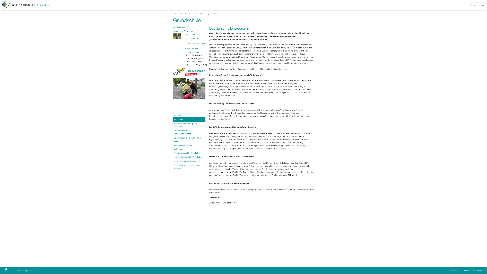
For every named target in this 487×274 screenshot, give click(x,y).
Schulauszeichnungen (183, 145)
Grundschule (215, 14)
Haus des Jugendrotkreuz (26, 270)
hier (219, 192)
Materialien (178, 149)
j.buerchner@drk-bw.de (195, 43)
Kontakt (455, 270)
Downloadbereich (44, 5)
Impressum (477, 270)
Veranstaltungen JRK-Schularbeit (188, 157)
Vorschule (178, 115)
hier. (236, 202)
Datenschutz (466, 270)
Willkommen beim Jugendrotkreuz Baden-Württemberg (191, 14)
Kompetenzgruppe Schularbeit (187, 161)
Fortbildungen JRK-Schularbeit (187, 153)
